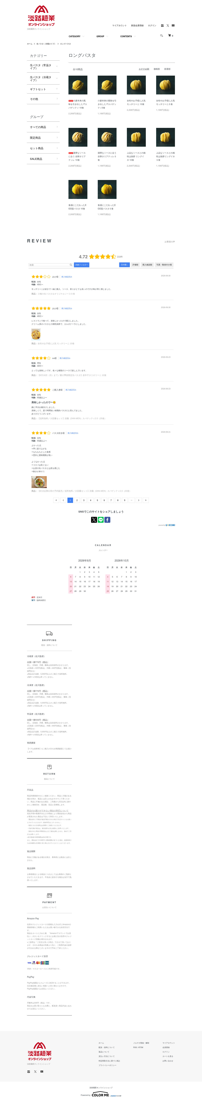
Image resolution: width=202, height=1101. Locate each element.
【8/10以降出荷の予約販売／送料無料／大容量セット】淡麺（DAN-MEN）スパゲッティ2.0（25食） (84, 491)
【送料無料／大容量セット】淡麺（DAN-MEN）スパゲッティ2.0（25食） (72, 418)
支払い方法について (107, 1056)
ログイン (152, 25)
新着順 (167, 68)
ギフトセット (38, 89)
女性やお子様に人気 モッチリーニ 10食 (56, 343)
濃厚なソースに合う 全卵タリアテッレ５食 (107, 156)
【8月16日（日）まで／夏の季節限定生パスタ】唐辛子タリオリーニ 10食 (72, 375)
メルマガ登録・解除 (141, 1043)
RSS (135, 1047)
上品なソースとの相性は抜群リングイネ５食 (165, 156)
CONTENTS (126, 36)
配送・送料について (107, 1047)
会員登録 (166, 1047)
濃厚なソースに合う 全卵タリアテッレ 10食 (77, 156)
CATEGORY (74, 36)
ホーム (29, 43)
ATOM (140, 1047)
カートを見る (168, 1056)
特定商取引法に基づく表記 (109, 1060)
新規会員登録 (137, 25)
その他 (34, 99)
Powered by (85, 1095)
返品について (104, 1051)
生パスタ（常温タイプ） (40, 66)
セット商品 (36, 148)
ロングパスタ (65, 43)
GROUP (100, 36)
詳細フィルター (81, 265)
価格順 (157, 68)
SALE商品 (36, 159)
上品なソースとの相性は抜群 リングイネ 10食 (136, 156)
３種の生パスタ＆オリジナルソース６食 (56, 294)
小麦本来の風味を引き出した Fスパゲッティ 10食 (77, 104)
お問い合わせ (168, 1060)
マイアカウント (119, 25)
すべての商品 (38, 127)
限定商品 (35, 137)
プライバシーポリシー (107, 1065)
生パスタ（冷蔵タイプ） (46, 43)
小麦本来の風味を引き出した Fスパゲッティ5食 (107, 104)
